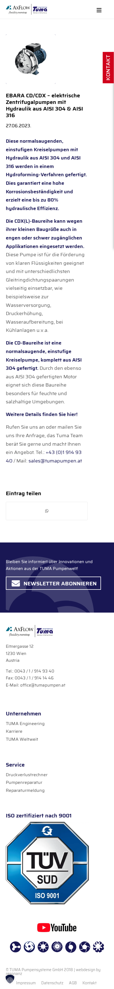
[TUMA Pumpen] (26, 9)
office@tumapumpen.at (42, 685)
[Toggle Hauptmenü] (99, 10)
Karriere (14, 731)
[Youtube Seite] (56, 927)
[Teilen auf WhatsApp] (47, 511)
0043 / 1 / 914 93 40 (34, 671)
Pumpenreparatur (24, 782)
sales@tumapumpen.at (55, 461)
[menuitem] (25, 983)
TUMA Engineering (25, 723)
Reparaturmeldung (25, 790)
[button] (10, 979)
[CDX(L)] (31, 59)
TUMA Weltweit (22, 739)
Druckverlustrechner (27, 774)
